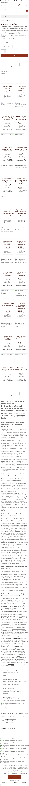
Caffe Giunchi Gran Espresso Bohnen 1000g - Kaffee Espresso (21, 117)
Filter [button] (14, 55)
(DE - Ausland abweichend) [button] (8, 97)
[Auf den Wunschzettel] (12, 72)
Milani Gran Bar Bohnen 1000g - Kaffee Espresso (21, 369)
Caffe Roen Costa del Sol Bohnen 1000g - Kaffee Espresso (7, 149)
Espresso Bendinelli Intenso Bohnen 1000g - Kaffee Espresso (21, 211)
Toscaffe (17, 659)
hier (26, 773)
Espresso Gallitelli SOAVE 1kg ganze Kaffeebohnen (7, 274)
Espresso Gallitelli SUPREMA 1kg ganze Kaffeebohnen (21, 274)
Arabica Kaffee (24, 602)
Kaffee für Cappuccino (10, 606)
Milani (18, 656)
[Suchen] (26, 16)
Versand (25, 765)
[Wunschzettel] (26, 5)
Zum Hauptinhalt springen (7, 1)
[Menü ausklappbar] (2, 11)
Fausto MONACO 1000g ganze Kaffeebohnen (7, 338)
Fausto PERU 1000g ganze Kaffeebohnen (21, 337)
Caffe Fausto (11, 640)
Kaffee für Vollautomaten (18, 629)
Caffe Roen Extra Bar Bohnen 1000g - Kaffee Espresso (21, 149)
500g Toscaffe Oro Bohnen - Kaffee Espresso (21, 86)
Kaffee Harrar (17, 646)
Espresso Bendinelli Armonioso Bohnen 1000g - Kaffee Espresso (7, 211)
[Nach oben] (0, 785)
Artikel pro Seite (6, 46)
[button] (10, 5)
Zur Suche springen (19, 1)
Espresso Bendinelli (15, 638)
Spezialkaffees (15, 622)
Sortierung (5, 42)
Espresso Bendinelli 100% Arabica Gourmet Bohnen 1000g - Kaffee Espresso (21, 181)
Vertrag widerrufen (14, 777)
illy (7, 653)
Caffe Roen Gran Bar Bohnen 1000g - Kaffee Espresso (8, 180)
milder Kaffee (12, 611)
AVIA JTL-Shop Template (20, 782)
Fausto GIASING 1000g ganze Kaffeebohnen (8, 304)
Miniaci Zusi (11, 664)
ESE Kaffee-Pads (5, 618)
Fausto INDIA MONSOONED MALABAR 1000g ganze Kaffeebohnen (21, 306)
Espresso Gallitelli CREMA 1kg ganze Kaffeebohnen (7, 242)
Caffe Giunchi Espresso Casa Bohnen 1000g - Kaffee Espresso (8, 117)
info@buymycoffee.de (10, 719)
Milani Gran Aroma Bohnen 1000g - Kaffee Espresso (8, 369)
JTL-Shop (11, 782)
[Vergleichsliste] (18, 5)
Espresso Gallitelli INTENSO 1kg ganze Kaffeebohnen (21, 242)
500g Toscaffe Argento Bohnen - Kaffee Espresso (8, 86)
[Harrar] (14, 35)
